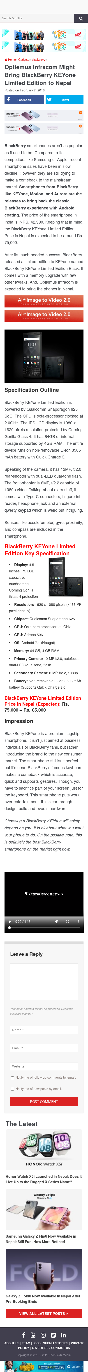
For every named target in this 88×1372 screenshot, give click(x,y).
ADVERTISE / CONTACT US (51, 1348)
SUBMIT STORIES (55, 1343)
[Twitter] (53, 1335)
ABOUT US (11, 1343)
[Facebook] (23, 1335)
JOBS (37, 1343)
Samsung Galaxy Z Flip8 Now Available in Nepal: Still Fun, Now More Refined (41, 1239)
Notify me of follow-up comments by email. (46, 1077)
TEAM (26, 1343)
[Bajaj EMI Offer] (44, 1366)
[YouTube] (33, 1335)
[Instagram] (43, 1335)
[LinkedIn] (63, 1335)
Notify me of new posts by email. (39, 1088)
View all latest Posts (43, 1313)
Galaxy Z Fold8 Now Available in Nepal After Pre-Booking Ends (43, 1298)
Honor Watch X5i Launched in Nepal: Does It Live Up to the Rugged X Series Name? (44, 1179)
